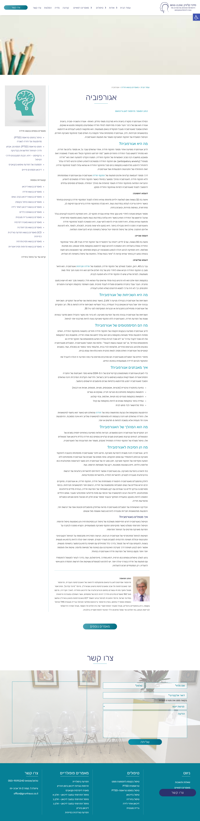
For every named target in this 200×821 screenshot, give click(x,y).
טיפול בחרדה (133, 799)
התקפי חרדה (99, 175)
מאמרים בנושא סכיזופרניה (29, 227)
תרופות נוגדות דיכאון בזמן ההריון (73, 785)
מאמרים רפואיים (81, 8)
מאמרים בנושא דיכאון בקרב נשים (27, 196)
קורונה (66, 8)
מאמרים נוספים (100, 626)
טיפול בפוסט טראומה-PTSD (125, 790)
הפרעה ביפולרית (81, 781)
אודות (111, 8)
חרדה (98, 412)
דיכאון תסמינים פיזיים (32, 169)
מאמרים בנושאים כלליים (30, 212)
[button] (196, 17)
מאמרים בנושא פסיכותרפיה (29, 241)
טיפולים (99, 8)
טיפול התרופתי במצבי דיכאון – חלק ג (71, 803)
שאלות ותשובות (182, 782)
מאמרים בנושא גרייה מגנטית (29, 217)
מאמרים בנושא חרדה (32, 191)
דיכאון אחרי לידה (131, 803)
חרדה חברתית (83, 266)
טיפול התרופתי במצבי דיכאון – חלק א (71, 794)
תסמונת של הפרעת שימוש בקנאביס (25, 164)
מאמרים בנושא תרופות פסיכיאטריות (25, 246)
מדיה (57, 8)
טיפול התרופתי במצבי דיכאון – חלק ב (71, 799)
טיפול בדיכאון (132, 794)
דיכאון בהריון (82, 808)
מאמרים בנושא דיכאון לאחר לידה (26, 207)
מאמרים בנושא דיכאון (32, 186)
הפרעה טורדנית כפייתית (77, 812)
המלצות (48, 8)
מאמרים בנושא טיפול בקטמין (28, 202)
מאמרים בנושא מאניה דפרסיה (28, 222)
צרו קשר (15, 7)
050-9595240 (16, 780)
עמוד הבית (125, 8)
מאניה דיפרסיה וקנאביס (77, 790)
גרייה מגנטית (133, 808)
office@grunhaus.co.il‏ (26, 793)
